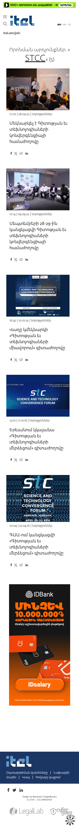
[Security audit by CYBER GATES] (61, 811)
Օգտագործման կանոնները (27, 772)
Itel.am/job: (12, 33)
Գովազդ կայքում (48, 777)
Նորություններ (42, 114)
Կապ (26, 777)
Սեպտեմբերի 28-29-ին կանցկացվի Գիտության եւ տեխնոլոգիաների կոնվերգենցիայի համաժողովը (37, 236)
